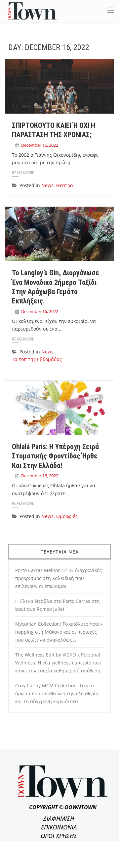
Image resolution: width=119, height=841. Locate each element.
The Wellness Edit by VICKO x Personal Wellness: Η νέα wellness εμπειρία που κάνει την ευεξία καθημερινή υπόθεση (58, 663)
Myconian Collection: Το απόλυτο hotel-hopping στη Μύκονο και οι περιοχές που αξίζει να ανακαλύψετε (58, 632)
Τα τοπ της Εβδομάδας (37, 359)
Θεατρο (64, 185)
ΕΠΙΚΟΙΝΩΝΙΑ (59, 827)
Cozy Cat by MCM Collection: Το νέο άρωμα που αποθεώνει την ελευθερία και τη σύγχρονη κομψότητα (57, 693)
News (47, 185)
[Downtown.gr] (32, 11)
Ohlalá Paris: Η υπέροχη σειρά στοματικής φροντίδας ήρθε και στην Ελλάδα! (55, 456)
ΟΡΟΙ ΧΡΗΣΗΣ (59, 836)
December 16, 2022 (39, 145)
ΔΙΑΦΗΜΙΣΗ (58, 818)
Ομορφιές (67, 516)
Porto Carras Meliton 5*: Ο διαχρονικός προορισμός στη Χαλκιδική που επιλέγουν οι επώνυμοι (58, 578)
